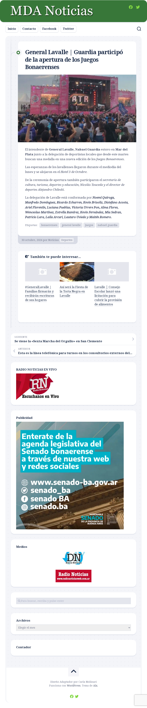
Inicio (12, 28)
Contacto (29, 28)
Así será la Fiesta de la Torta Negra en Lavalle (74, 291)
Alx (95, 685)
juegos (89, 225)
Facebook (49, 28)
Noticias (53, 240)
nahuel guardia (107, 225)
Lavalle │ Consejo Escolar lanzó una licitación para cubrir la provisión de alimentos (108, 295)
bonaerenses (49, 225)
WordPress (73, 685)
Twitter (68, 28)
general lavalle (71, 225)
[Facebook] (131, 7)
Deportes (66, 240)
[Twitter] (138, 7)
